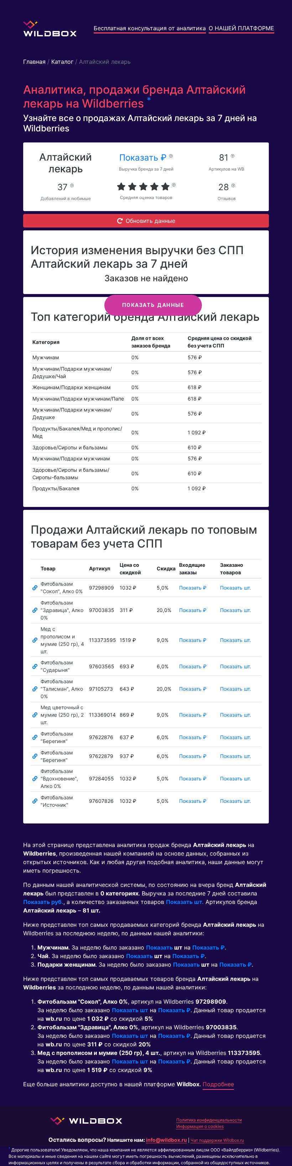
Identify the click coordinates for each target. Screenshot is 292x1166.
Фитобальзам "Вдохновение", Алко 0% (59, 778)
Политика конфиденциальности (209, 1120)
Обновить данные (150, 220)
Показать (159, 947)
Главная (34, 61)
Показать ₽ (144, 157)
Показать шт (130, 1010)
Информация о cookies (200, 1126)
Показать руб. (43, 901)
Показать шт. (235, 588)
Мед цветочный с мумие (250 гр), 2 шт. (62, 714)
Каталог (62, 61)
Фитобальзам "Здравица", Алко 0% (62, 610)
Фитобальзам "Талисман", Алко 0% (62, 688)
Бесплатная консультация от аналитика (150, 28)
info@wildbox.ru (166, 1140)
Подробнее (218, 1084)
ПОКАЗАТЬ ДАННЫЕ (153, 305)
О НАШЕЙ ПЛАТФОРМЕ (241, 28)
